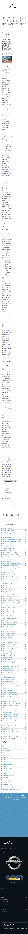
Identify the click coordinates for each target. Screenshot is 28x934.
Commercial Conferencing (10, 565)
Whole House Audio (8, 734)
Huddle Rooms (7, 635)
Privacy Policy (24, 928)
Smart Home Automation (8, 490)
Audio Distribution (8, 528)
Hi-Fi (4, 585)
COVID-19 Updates (8, 574)
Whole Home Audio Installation (11, 732)
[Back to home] (14, 7)
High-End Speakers (8, 594)
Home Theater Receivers (9, 624)
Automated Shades (7, 784)
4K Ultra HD (6, 748)
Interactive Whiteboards (9, 640)
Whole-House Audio (8, 738)
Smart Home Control (8, 701)
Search (23, 520)
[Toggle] (26, 530)
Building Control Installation (10, 546)
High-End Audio (7, 592)
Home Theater (7, 616)
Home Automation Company (10, 603)
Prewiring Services (8, 683)
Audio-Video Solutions (8, 775)
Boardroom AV (7, 543)
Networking (9, 484)
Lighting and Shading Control (10, 642)
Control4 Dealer (7, 572)
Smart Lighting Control (9, 710)
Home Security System (9, 613)
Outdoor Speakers (8, 679)
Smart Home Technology (9, 705)
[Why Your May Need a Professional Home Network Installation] (7, 59)
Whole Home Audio (8, 729)
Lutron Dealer (6, 653)
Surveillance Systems (8, 721)
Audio (4, 759)
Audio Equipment (7, 766)
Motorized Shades (8, 664)
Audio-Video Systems (8, 780)
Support (4, 911)
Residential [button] (4, 892)
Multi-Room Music (8, 668)
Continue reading (10, 481)
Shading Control (7, 688)
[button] (2, 7)
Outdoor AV (6, 675)
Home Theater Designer (9, 620)
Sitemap (17, 928)
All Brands (5, 899)
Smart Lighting (7, 707)
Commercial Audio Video (9, 552)
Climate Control (7, 550)
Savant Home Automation (10, 686)
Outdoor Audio (7, 670)
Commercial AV (7, 561)
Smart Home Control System (10, 703)
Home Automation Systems (10, 605)
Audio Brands (6, 762)
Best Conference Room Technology (12, 539)
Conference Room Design (10, 568)
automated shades (7, 782)
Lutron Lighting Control (9, 655)
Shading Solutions (8, 690)
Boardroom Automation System (11, 541)
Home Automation (8, 598)
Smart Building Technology (10, 694)
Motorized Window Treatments (11, 666)
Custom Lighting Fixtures (9, 578)
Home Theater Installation (10, 622)
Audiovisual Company (9, 535)
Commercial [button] (4, 895)
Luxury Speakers (7, 657)
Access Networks (7, 750)
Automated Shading (8, 787)
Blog (2, 907)
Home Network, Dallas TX (8, 54)
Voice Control (6, 727)
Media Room (6, 659)
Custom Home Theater (9, 576)
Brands (3, 897)
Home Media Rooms (8, 607)
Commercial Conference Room (11, 563)
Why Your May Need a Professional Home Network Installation (6, 45)
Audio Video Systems (8, 773)
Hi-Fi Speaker (6, 587)
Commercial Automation (9, 559)
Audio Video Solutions (8, 768)
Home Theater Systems (9, 627)
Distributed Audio (7, 581)
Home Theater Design (9, 618)
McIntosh (5, 901)
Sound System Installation (10, 714)
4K (3, 746)
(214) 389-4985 (5, 852)
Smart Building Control (9, 692)
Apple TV (5, 757)
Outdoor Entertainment (9, 677)
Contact (3, 909)
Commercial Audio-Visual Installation (12, 557)
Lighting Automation (8, 644)
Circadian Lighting (8, 548)
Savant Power (6, 904)
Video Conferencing (8, 725)
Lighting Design (7, 651)
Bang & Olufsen (6, 903)
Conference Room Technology (11, 570)
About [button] (3, 890)
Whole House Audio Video (10, 736)
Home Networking (8, 611)
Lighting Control (7, 648)
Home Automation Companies (11, 600)
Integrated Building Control (10, 638)
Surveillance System (8, 718)
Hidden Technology (8, 589)
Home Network (6, 53)
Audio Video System (8, 533)
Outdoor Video (7, 681)
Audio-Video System (8, 778)
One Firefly (11, 928)
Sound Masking (7, 712)
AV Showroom (7, 537)
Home (2, 888)
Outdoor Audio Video (8, 672)
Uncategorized (7, 723)
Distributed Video (7, 583)
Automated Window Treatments (11, 789)
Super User (5, 31)
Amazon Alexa (6, 755)
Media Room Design (8, 662)
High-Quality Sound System (10, 596)
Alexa (4, 753)
